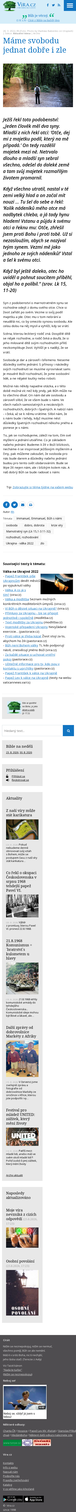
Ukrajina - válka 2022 (19, 543)
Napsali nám (10, 1472)
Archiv (36, 33)
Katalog (7, 1484)
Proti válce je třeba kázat (23, 636)
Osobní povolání (20, 1261)
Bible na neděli (19, 746)
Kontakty (8, 1463)
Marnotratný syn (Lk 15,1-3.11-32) (28, 531)
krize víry (57, 525)
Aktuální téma (22, 33)
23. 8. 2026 (12, 752)
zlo (42, 543)
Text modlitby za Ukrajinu (24, 622)
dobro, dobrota (34, 525)
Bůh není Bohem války (21, 645)
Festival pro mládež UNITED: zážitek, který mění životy (20, 1117)
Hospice (23, 1431)
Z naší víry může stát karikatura (20, 812)
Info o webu (10, 1467)
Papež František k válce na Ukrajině (31, 673)
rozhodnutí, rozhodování (22, 537)
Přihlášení (15, 770)
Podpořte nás (11, 1476)
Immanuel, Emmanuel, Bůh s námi (39, 518)
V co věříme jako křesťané (18, 1489)
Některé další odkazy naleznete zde (51, 1435)
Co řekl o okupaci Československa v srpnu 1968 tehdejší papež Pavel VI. (21, 881)
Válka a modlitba (17, 599)
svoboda (11, 525)
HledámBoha (19, 1435)
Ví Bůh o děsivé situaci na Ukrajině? (31, 608)
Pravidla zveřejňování (16, 1480)
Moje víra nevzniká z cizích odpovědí (21, 1214)
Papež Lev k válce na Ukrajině (26, 678)
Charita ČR (9, 1431)
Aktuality (14, 798)
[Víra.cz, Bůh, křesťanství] (19, 6)
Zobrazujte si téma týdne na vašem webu (43, 487)
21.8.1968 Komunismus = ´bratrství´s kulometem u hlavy (19, 949)
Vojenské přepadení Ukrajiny (26, 627)
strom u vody (28, 709)
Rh (18, 30)
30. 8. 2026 (26, 752)
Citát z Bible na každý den (44, 20)
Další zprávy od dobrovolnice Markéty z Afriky (21, 1032)
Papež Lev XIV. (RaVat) (43, 1431)
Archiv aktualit (14, 1175)
